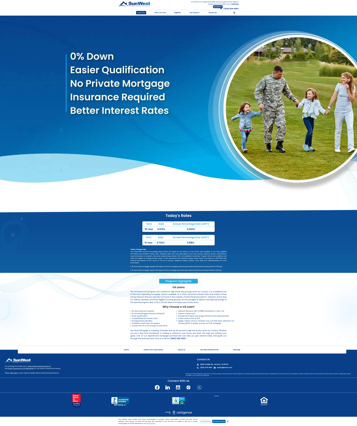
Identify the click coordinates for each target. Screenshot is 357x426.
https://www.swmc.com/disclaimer (21, 368)
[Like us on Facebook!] (157, 387)
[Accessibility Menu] (234, 13)
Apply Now (141, 13)
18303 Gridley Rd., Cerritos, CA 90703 (214, 364)
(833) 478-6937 (206, 367)
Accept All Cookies (219, 421)
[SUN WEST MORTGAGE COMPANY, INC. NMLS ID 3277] (18, 360)
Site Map (236, 350)
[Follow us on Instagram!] (188, 387)
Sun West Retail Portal (209, 350)
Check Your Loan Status (153, 350)
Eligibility (177, 13)
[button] (141, 12)
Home (126, 350)
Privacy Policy (150, 423)
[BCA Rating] (178, 400)
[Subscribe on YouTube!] (178, 387)
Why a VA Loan (160, 13)
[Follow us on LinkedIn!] (167, 387)
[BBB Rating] (120, 401)
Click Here (13, 373)
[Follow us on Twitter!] (199, 387)
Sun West (193, 374)
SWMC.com (191, 375)
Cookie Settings (206, 421)
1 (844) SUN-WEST (177, 338)
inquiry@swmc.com (224, 367)
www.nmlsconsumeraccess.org (39, 366)
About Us (181, 350)
